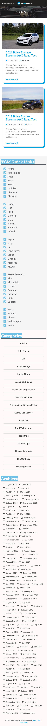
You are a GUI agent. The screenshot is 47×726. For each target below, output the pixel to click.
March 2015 (11, 691)
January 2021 (11, 573)
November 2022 (12, 540)
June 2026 (10, 488)
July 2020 (10, 584)
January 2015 (11, 695)
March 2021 (11, 569)
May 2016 (38, 665)
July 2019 (26, 602)
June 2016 (24, 665)
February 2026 (12, 495)
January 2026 (29, 495)
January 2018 (29, 632)
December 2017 (12, 636)
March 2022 (25, 547)
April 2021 (38, 566)
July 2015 (26, 684)
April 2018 (10, 628)
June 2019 (10, 606)
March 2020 (25, 588)
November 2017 (31, 636)
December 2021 (12, 554)
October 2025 (12, 503)
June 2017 (10, 647)
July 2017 (26, 643)
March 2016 (25, 669)
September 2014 (13, 702)
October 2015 (11, 680)
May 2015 (24, 687)
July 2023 (26, 536)
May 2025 (24, 510)
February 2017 (27, 650)
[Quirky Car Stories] (23, 413)
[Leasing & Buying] (23, 382)
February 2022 (12, 551)
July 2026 (26, 484)
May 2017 (24, 647)
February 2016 (12, 672)
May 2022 (24, 543)
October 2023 (12, 532)
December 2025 (12, 499)
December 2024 (12, 521)
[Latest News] (23, 374)
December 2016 (29, 654)
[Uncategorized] (23, 467)
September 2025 (30, 503)
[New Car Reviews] (23, 397)
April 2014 (10, 709)
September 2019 (30, 599)
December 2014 (29, 695)
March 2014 (25, 709)
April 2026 (10, 492)
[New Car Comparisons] (23, 390)
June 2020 (24, 584)
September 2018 (13, 621)
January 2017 (11, 654)
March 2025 (25, 514)
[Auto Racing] (23, 351)
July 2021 (26, 562)
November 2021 (31, 554)
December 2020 (29, 573)
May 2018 (38, 625)
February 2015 (27, 691)
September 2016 (13, 661)
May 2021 (24, 566)
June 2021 (10, 566)
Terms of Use (23, 722)
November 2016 (12, 658)
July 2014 (10, 706)
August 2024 (11, 529)
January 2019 (11, 613)
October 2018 (30, 617)
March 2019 (11, 610)
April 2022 (10, 547)
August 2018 (30, 621)
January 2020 (29, 591)
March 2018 (25, 628)
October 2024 (12, 525)
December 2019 (12, 595)
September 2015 (30, 680)
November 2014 (12, 698)
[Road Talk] (23, 420)
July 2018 (10, 625)
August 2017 (11, 643)
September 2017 (29, 639)
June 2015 (10, 687)
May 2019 (24, 606)
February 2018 (12, 632)
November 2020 (12, 577)
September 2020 (13, 580)
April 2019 (38, 606)
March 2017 (11, 650)
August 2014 (30, 702)
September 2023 (30, 532)
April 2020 (10, 588)
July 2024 (26, 529)
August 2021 (11, 562)
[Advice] (23, 343)
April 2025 (10, 514)
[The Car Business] (23, 451)
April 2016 (10, 669)
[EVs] (23, 359)
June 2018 (24, 625)
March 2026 (25, 492)
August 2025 (11, 507)
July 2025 (26, 507)
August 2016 (30, 661)
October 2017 (11, 639)
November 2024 (32, 521)
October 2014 (30, 698)
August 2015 (11, 684)
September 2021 (30, 558)
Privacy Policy (37, 720)
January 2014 (29, 713)
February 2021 (27, 569)
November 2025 (32, 499)
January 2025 (29, 518)
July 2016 (10, 665)
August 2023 (11, 536)
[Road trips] (23, 436)
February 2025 (12, 518)
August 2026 (11, 484)
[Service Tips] (23, 444)
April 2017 (38, 647)
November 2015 (31, 676)
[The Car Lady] (23, 459)
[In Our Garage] (23, 366)
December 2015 (12, 676)
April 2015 (38, 687)
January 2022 (29, 551)
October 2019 (11, 599)
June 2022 (10, 543)
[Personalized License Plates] (23, 405)
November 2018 (12, 617)
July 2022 (29, 540)
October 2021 (11, 558)
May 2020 (38, 584)
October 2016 (30, 658)
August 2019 (11, 602)
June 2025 (10, 510)
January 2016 (29, 672)
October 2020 (31, 577)
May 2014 (38, 706)
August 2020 (31, 580)
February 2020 (12, 591)
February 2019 (27, 610)
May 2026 (24, 488)
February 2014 (12, 713)
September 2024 (30, 525)
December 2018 (29, 613)
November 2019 (31, 595)
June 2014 (24, 706)
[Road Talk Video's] (23, 428)
